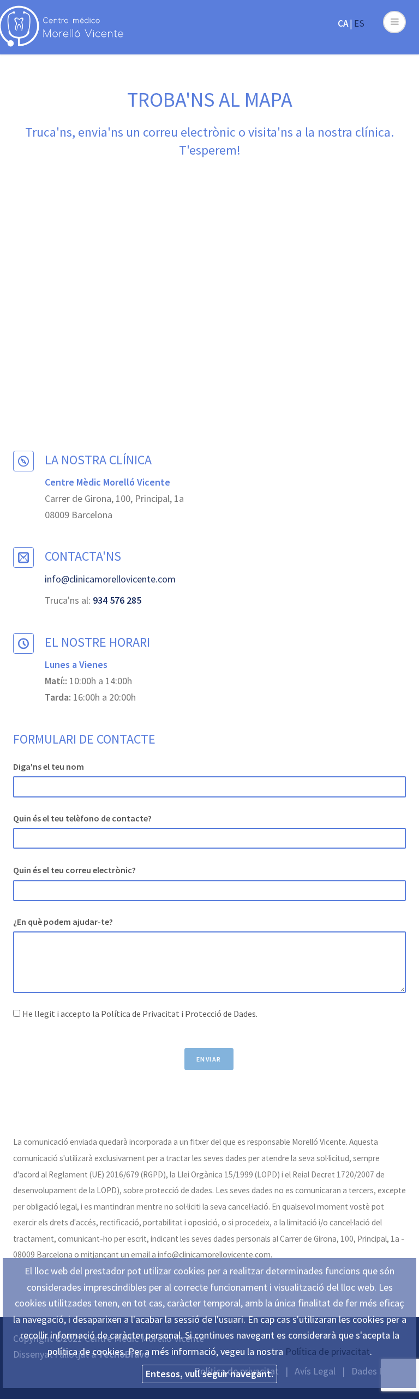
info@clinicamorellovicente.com (110, 579)
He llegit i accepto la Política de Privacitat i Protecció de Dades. (140, 1013)
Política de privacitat (327, 1351)
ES (359, 23)
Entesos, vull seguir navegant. (209, 1373)
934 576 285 (117, 600)
